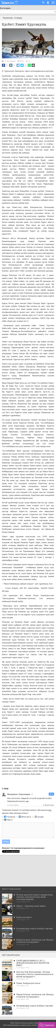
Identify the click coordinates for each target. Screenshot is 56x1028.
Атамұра (18, 17)
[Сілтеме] (32, 794)
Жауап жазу (49, 805)
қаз (16, 1)
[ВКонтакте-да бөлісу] (10, 65)
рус (16, 3)
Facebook (11, 817)
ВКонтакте (26, 817)
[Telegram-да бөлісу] (18, 65)
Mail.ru (10, 820)
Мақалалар (8, 17)
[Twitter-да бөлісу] (22, 65)
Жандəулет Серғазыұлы (18, 794)
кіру (49, 810)
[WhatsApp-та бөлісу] (29, 65)
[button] (51, 794)
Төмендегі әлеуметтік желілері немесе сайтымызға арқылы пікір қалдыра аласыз (26, 811)
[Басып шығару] (33, 65)
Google (40, 817)
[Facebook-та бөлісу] (3, 65)
